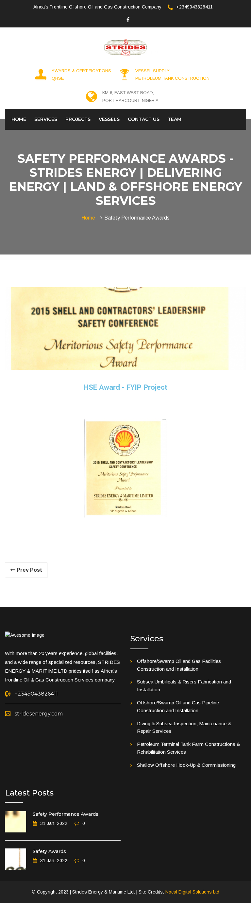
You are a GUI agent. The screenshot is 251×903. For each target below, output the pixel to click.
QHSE (58, 78)
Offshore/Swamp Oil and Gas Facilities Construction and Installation (179, 665)
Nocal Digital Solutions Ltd (192, 892)
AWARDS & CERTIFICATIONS (81, 70)
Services (45, 119)
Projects (78, 119)
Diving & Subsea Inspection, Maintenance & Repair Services (184, 727)
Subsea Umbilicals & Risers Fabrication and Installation (184, 685)
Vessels (109, 119)
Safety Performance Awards (65, 814)
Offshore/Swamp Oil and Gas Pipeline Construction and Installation (178, 706)
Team (174, 119)
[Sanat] (126, 46)
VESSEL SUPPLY (152, 70)
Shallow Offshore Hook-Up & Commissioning (186, 765)
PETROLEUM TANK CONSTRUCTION (172, 78)
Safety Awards (49, 851)
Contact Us (143, 119)
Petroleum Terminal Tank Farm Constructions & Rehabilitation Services (188, 748)
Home (18, 119)
